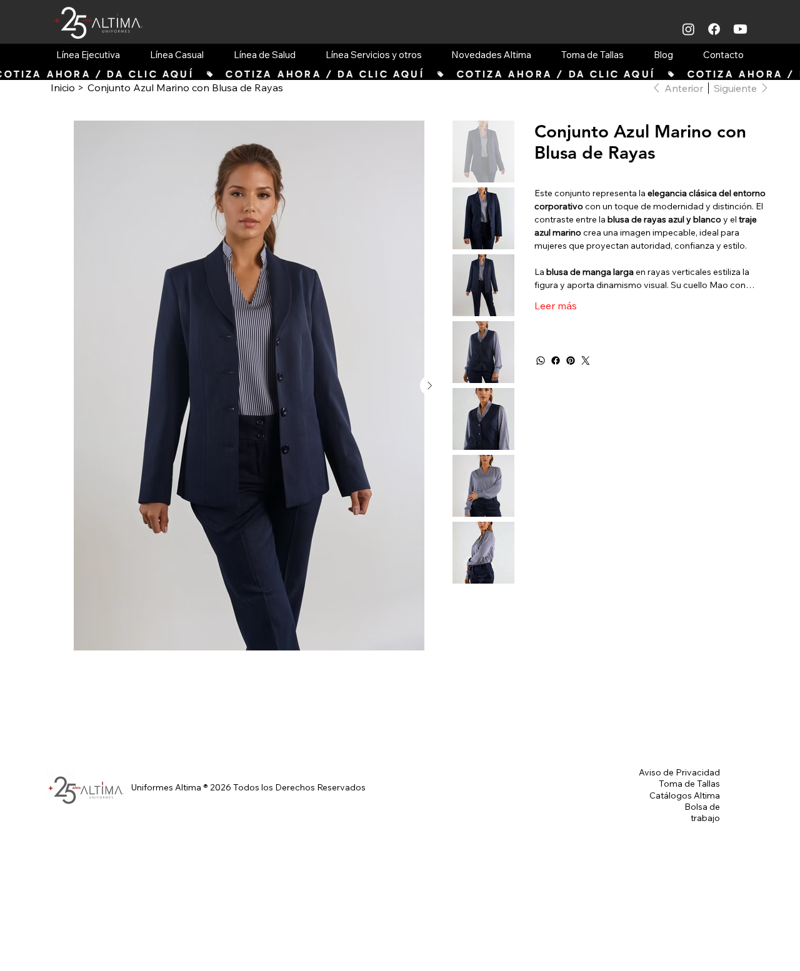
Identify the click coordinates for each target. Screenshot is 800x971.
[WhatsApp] (540, 360)
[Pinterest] (570, 360)
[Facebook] (714, 29)
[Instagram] (688, 29)
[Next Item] (430, 386)
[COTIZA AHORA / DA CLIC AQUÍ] (400, 74)
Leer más (555, 305)
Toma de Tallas (689, 783)
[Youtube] (740, 29)
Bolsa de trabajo (702, 812)
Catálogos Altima (684, 795)
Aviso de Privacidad (679, 772)
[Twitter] (585, 360)
